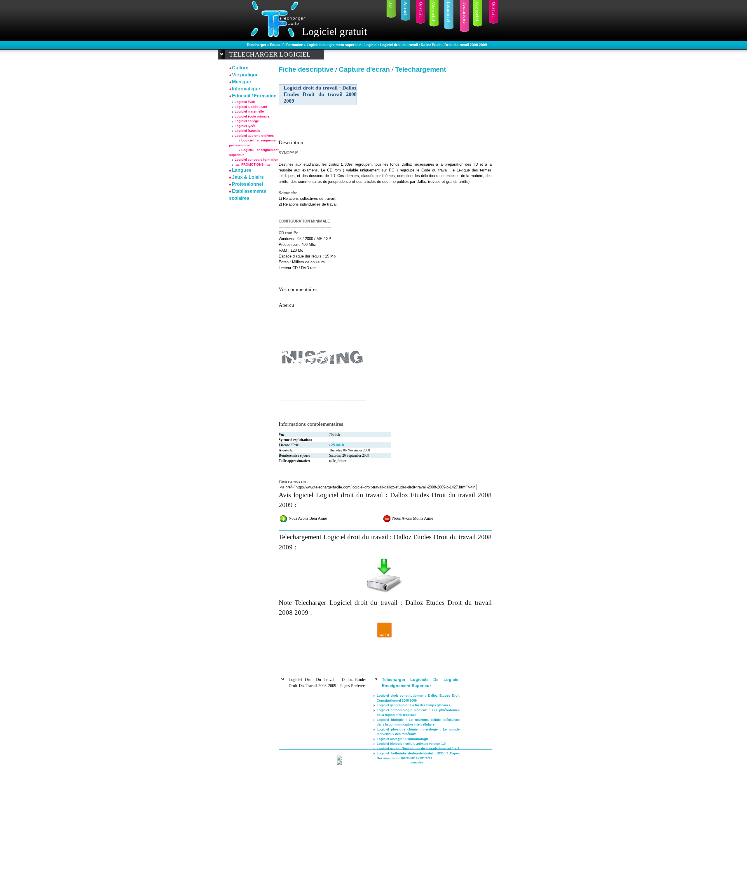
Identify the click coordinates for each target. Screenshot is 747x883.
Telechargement (420, 69)
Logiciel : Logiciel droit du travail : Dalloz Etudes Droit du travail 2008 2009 (425, 45)
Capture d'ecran (365, 69)
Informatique (246, 88)
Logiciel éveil (245, 102)
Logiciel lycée (245, 126)
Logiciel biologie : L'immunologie (403, 739)
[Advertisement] (441, 116)
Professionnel (247, 184)
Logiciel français (247, 130)
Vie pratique (245, 74)
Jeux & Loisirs (248, 177)
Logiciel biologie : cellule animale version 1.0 (411, 743)
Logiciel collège (247, 121)
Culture (240, 67)
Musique (241, 81)
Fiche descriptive (306, 69)
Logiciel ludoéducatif (251, 106)
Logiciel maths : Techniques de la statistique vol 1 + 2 (418, 748)
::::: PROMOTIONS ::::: (252, 164)
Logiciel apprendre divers (254, 135)
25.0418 (337, 445)
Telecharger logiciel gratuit (414, 753)
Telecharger (257, 45)
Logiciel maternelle (249, 111)
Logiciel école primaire (252, 116)
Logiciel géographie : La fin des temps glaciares (414, 705)
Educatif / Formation (287, 45)
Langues (242, 170)
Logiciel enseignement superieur (334, 45)
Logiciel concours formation (256, 159)
